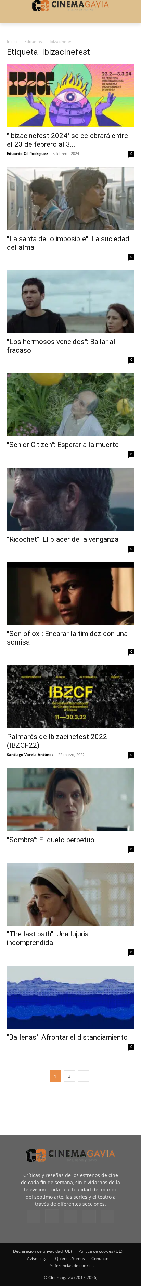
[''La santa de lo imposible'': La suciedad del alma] (70, 198)
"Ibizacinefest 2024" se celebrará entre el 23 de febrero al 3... (67, 140)
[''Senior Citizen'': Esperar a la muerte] (70, 404)
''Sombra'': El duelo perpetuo (50, 840)
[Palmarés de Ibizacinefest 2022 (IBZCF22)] (70, 696)
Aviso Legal (38, 1258)
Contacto (99, 1258)
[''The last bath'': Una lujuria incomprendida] (70, 894)
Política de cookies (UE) (100, 1251)
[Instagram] (52, 1216)
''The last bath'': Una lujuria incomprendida (48, 938)
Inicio (12, 42)
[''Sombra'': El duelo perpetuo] (70, 799)
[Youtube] (107, 1216)
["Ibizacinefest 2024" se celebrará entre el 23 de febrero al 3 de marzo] (70, 95)
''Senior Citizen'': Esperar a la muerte (63, 445)
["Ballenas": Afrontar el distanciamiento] (70, 997)
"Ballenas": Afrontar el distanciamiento (67, 1037)
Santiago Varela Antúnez (30, 754)
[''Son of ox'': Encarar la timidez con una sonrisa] (70, 593)
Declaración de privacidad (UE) (42, 1251)
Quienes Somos (70, 1258)
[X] (89, 1216)
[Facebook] (33, 1216)
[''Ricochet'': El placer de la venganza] (70, 499)
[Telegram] (70, 1216)
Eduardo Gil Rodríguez (27, 153)
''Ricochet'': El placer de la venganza (62, 539)
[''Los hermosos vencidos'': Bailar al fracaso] (70, 301)
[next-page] (83, 1076)
